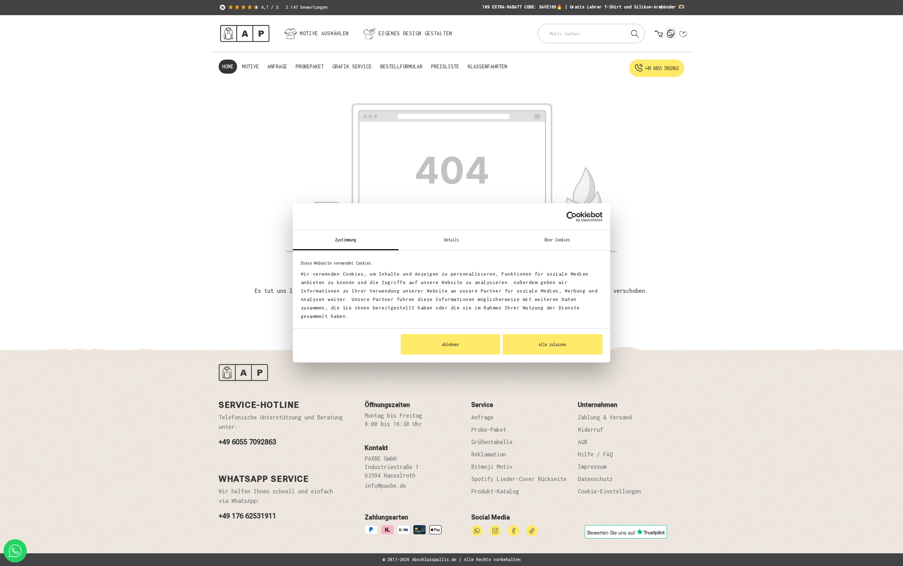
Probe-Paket (488, 429)
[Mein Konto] (671, 33)
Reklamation (488, 454)
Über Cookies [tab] (557, 239)
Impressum (592, 466)
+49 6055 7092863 (247, 442)
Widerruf (590, 429)
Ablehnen (450, 344)
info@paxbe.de (385, 485)
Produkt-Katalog (495, 491)
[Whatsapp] (477, 530)
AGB (582, 442)
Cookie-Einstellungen (609, 491)
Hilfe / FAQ (595, 454)
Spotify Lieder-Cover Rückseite (518, 479)
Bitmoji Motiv (492, 466)
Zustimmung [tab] (346, 239)
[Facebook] (513, 530)
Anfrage (482, 417)
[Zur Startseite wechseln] (244, 33)
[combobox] (582, 33)
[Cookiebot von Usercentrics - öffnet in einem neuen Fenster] (571, 216)
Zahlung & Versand (605, 417)
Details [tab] (451, 239)
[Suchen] (635, 33)
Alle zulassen (552, 344)
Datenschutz (595, 479)
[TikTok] (532, 530)
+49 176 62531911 (247, 516)
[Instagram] (495, 530)
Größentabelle (492, 442)
